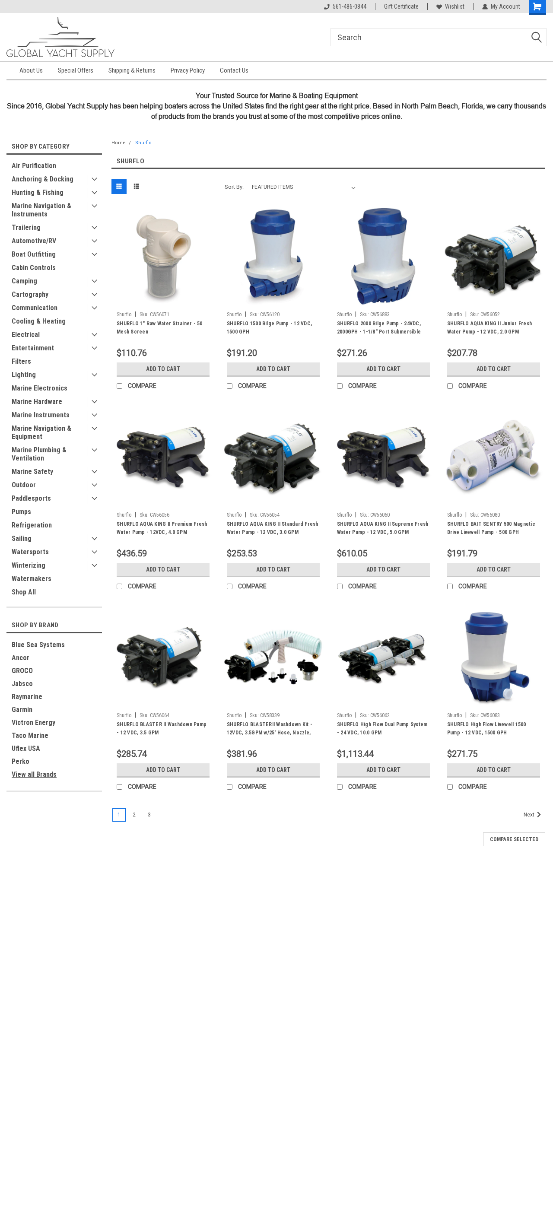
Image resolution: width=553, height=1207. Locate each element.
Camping (24, 281)
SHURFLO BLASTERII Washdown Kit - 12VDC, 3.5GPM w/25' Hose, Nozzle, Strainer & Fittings (269, 729)
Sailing (22, 538)
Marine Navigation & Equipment (41, 432)
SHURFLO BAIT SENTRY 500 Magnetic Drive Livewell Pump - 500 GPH (491, 528)
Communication (34, 308)
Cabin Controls (34, 268)
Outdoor (24, 485)
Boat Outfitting (34, 254)
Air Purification (34, 166)
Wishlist (454, 6)
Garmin (22, 709)
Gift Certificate (401, 6)
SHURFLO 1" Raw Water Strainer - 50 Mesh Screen (160, 328)
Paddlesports (31, 498)
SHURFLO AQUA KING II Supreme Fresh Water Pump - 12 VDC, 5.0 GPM (383, 528)
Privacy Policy (188, 70)
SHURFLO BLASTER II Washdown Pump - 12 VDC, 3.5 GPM (162, 728)
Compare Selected (514, 839)
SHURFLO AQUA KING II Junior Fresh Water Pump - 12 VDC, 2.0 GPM (489, 328)
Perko (20, 761)
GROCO (22, 671)
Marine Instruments (41, 415)
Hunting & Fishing (38, 192)
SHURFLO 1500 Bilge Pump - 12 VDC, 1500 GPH (269, 328)
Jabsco (22, 684)
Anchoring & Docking (42, 179)
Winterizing (28, 565)
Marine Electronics (39, 388)
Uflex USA (26, 748)
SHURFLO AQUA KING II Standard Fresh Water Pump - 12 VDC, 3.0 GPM (272, 528)
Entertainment (33, 348)
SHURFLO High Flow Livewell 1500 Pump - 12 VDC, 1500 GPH (486, 728)
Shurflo (143, 143)
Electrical (26, 334)
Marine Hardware (37, 401)
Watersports (30, 552)
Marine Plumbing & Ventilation (39, 454)
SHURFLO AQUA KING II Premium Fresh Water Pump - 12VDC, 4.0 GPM (162, 528)
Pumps (21, 512)
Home (118, 143)
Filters (21, 361)
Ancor (20, 658)
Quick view (163, 301)
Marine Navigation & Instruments (41, 210)
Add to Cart (163, 368)
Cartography (30, 294)
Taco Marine (30, 735)
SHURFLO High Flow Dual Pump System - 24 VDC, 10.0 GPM (382, 728)
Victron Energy (33, 722)
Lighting (24, 375)
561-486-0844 (349, 6)
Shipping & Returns (132, 70)
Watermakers (31, 579)
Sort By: (234, 187)
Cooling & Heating (39, 321)
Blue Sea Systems (38, 645)
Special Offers (75, 70)
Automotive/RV (34, 241)
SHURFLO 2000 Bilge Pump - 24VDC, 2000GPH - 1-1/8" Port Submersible (379, 328)
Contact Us (234, 70)
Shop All (24, 592)
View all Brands (34, 774)
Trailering (26, 227)
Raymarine (27, 696)
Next (530, 815)
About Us (31, 70)
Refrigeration (32, 525)
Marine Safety (32, 471)
